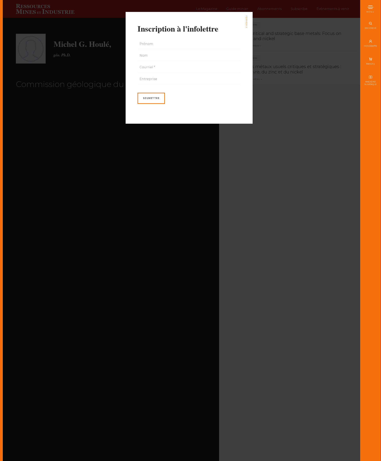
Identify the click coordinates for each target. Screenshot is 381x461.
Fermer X (246, 21)
